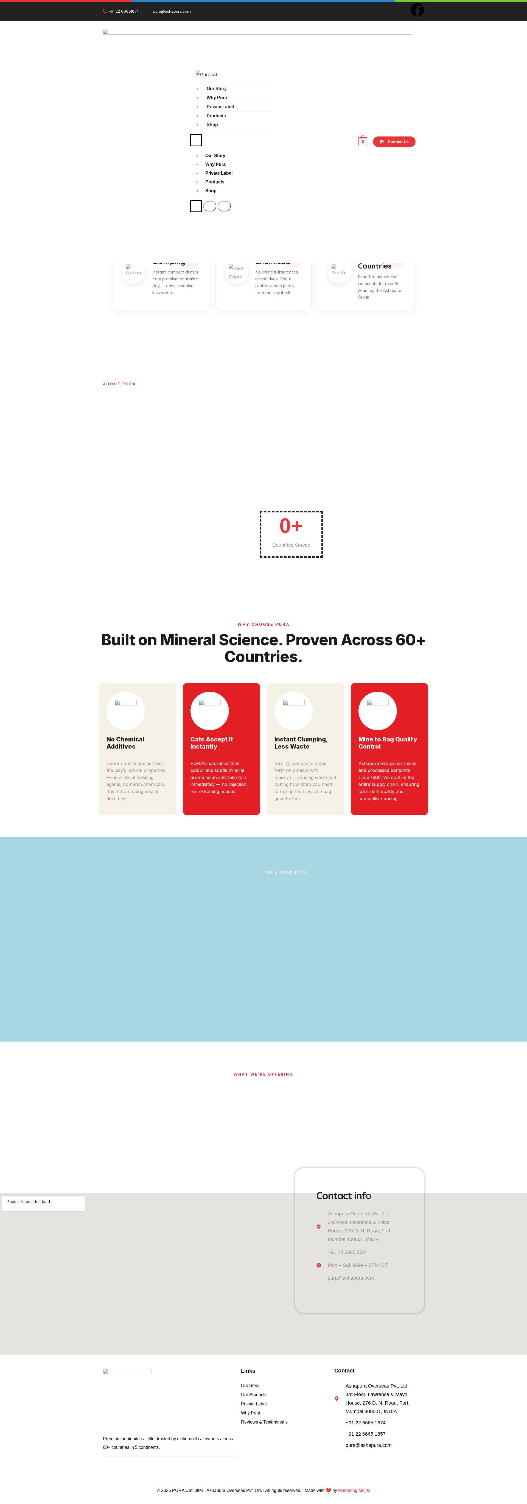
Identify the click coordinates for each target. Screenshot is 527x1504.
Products (216, 115)
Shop (212, 124)
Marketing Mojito (354, 1490)
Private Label (220, 106)
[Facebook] (417, 10)
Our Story (217, 88)
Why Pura (217, 97)
